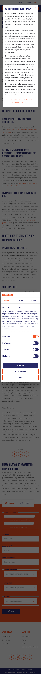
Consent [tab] (7, 300)
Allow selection (20, 371)
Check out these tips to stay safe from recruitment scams (20, 101)
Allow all (20, 365)
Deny (20, 377)
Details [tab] (20, 300)
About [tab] (33, 300)
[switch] (36, 343)
